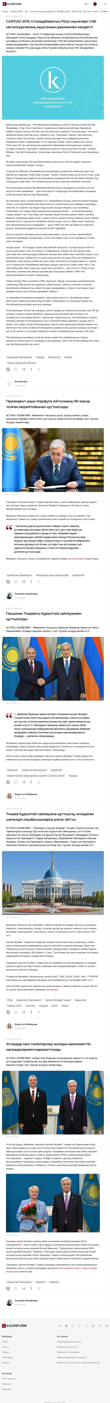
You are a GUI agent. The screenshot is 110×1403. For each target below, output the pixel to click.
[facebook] (79, 1325)
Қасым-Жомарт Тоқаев (58, 1000)
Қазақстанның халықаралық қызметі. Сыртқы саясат (36, 775)
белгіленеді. (52, 989)
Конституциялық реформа (42, 11)
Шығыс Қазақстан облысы (21, 363)
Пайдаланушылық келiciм (69, 1341)
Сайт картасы (9, 1378)
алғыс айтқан (77, 759)
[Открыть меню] (105, 4)
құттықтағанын (76, 558)
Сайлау (40, 357)
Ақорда (73, 775)
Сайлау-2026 (16, 11)
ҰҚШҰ (65, 1005)
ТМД (9, 1000)
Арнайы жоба (63, 11)
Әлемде (6, 1362)
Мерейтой (78, 575)
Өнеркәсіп (54, 357)
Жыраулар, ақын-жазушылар (52, 575)
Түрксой (30, 1005)
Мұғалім (40, 1282)
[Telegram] (23, 369)
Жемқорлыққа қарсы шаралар (71, 1357)
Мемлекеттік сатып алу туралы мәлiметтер (78, 1362)
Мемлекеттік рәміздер (68, 1352)
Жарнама (6, 1389)
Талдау (5, 1352)
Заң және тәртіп (91, 11)
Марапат (54, 1282)
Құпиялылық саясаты (67, 1347)
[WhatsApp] (16, 369)
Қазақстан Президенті (19, 357)
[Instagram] (8, 369)
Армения (12, 770)
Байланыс (6, 1384)
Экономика (7, 1357)
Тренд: (5, 11)
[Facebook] (31, 369)
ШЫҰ (55, 1005)
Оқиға (5, 1341)
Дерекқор (76, 11)
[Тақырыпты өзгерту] (97, 4)
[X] (39, 369)
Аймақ (68, 357)
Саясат (5, 1347)
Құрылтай (56, 770)
